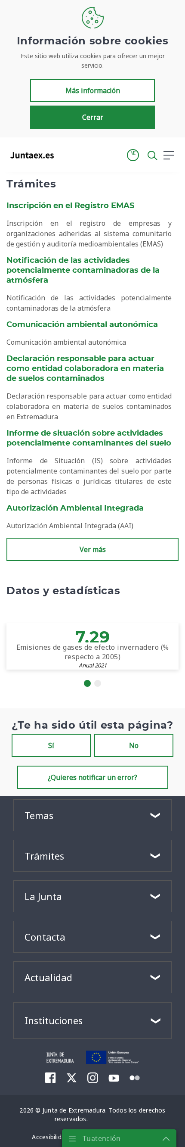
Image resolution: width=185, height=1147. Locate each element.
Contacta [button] (45, 936)
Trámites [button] (44, 855)
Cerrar (92, 117)
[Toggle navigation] (66, 154)
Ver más (93, 549)
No (134, 745)
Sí (51, 745)
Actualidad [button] (48, 977)
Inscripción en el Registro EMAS (70, 206)
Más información (92, 90)
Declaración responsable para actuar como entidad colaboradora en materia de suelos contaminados (85, 369)
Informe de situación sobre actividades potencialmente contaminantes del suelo (88, 438)
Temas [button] (39, 815)
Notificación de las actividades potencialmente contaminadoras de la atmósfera (83, 270)
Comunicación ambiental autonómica (82, 325)
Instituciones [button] (54, 1020)
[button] (133, 155)
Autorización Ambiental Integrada (75, 508)
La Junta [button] (43, 896)
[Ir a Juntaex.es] (29, 155)
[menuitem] (50, 1077)
